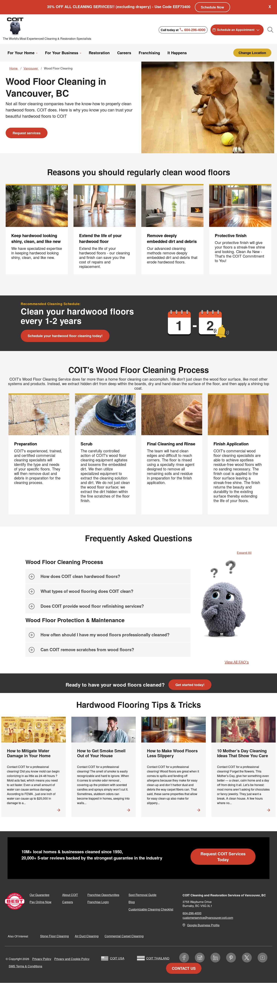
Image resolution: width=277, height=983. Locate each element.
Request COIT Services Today (223, 856)
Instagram (200, 957)
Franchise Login (98, 902)
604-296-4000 (192, 913)
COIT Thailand (157, 958)
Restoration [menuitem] (99, 53)
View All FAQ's (237, 662)
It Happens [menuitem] (177, 53)
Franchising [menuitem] (149, 53)
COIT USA (117, 958)
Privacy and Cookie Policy (72, 959)
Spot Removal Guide (142, 895)
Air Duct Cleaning (87, 936)
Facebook (184, 957)
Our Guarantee (39, 895)
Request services (27, 133)
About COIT (70, 895)
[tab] (108, 576)
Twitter (247, 957)
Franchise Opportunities (103, 895)
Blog (132, 902)
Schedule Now (212, 7)
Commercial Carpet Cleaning (124, 936)
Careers (67, 902)
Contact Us (184, 968)
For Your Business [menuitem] (61, 53)
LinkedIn (215, 957)
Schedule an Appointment (235, 29)
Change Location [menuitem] (252, 52)
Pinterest (231, 957)
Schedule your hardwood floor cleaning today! (65, 335)
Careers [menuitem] (124, 53)
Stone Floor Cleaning (54, 936)
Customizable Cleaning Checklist (151, 909)
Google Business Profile (203, 925)
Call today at (183, 29)
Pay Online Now (40, 902)
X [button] (270, 6)
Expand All (244, 552)
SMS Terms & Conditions (25, 966)
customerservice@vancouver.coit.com (208, 917)
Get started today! (189, 684)
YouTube (262, 957)
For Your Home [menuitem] (21, 53)
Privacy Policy (41, 959)
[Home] (36, 26)
